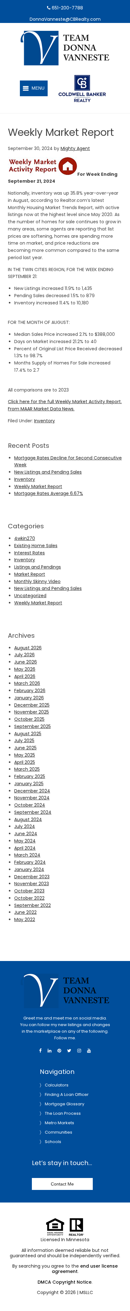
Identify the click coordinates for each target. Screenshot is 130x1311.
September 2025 (32, 726)
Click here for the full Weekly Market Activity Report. (65, 401)
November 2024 (32, 798)
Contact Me (62, 1183)
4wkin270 (24, 538)
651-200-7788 (66, 8)
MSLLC (86, 1292)
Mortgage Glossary (64, 1104)
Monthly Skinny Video (37, 581)
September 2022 (32, 905)
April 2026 (24, 676)
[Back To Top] (119, 1293)
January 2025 (29, 783)
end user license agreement (85, 1269)
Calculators (56, 1085)
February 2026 (29, 690)
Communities (58, 1132)
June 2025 (25, 748)
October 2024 (29, 805)
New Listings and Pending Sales (48, 472)
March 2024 (27, 855)
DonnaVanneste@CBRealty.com (65, 19)
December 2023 (32, 877)
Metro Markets (59, 1123)
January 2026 (29, 698)
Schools (53, 1142)
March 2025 (27, 769)
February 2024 (30, 862)
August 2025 (27, 733)
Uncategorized (30, 595)
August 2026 (28, 648)
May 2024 (25, 841)
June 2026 (25, 662)
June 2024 (25, 833)
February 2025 (29, 776)
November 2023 (31, 883)
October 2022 (29, 898)
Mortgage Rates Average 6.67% (48, 493)
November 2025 (31, 712)
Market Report (29, 574)
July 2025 (24, 740)
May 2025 (24, 755)
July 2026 (24, 655)
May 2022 (24, 919)
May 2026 (24, 669)
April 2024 (25, 848)
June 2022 (25, 912)
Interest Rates (29, 553)
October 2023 (29, 891)
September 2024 (32, 812)
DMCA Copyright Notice (65, 1282)
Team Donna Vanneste (72, 34)
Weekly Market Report (38, 486)
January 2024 (29, 869)
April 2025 (24, 762)
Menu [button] (38, 88)
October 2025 (29, 719)
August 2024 (28, 819)
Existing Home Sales (35, 545)
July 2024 (24, 826)
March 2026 (27, 683)
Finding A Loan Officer (67, 1094)
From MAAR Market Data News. (41, 409)
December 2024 (32, 791)
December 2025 (32, 705)
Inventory (44, 421)
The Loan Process (63, 1113)
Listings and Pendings (37, 567)
